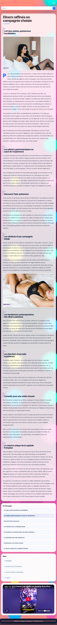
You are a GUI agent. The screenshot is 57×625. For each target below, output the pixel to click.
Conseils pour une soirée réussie (13, 543)
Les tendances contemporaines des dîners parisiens (19, 532)
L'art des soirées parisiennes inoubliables (16, 510)
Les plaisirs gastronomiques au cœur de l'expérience (19, 515)
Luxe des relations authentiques (14, 572)
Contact (7, 578)
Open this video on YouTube (10, 586)
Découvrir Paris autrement (11, 521)
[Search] (54, 8)
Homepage (8, 560)
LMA (2, 3)
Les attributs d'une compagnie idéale (14, 526)
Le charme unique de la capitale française (16, 548)
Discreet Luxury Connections (13, 566)
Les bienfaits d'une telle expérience (14, 537)
